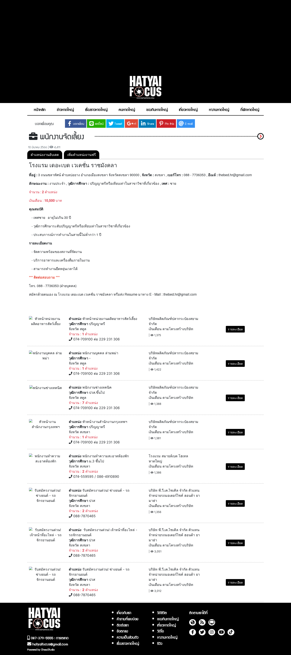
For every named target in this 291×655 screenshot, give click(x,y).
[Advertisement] (145, 35)
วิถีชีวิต (162, 612)
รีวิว (159, 643)
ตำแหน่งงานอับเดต (45, 154)
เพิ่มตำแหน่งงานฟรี (81, 154)
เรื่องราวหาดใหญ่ (128, 643)
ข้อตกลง (122, 631)
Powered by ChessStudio (41, 649)
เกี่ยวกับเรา (124, 612)
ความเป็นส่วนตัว (127, 637)
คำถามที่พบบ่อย (127, 618)
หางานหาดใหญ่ (167, 637)
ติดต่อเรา (123, 625)
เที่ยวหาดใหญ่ (166, 625)
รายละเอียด (235, 329)
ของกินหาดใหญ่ (168, 618)
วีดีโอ (160, 631)
